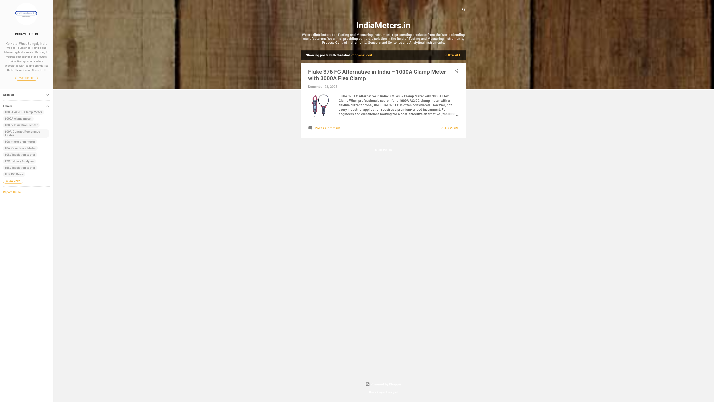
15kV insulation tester (20, 168)
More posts (383, 150)
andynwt (393, 392)
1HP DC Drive (14, 174)
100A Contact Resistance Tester (22, 133)
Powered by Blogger (385, 384)
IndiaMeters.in (383, 25)
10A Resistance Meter (20, 148)
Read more (449, 128)
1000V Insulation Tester (21, 125)
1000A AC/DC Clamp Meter (23, 112)
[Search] (464, 10)
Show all (452, 55)
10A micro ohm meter (20, 141)
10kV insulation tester (20, 155)
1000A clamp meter (18, 118)
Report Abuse (12, 192)
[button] (456, 71)
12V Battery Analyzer (19, 161)
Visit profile (26, 78)
